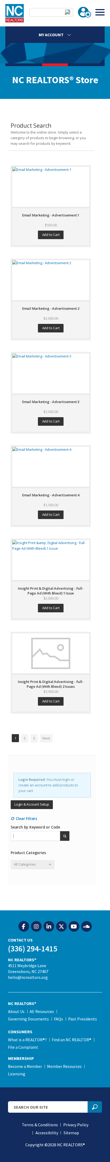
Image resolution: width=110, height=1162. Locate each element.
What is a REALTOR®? (27, 1039)
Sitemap (71, 1132)
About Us (16, 1011)
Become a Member (25, 1066)
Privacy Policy (75, 1124)
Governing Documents (28, 1019)
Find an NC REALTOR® (71, 1039)
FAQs (58, 1019)
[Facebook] (23, 926)
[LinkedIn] (49, 926)
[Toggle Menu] (100, 12)
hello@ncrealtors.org (28, 977)
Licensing (16, 1073)
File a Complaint (23, 1047)
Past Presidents (82, 1019)
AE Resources (42, 1011)
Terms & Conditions (40, 1124)
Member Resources (64, 1066)
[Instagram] (36, 926)
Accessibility (47, 1132)
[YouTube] (74, 926)
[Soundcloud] (86, 926)
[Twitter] (61, 926)
